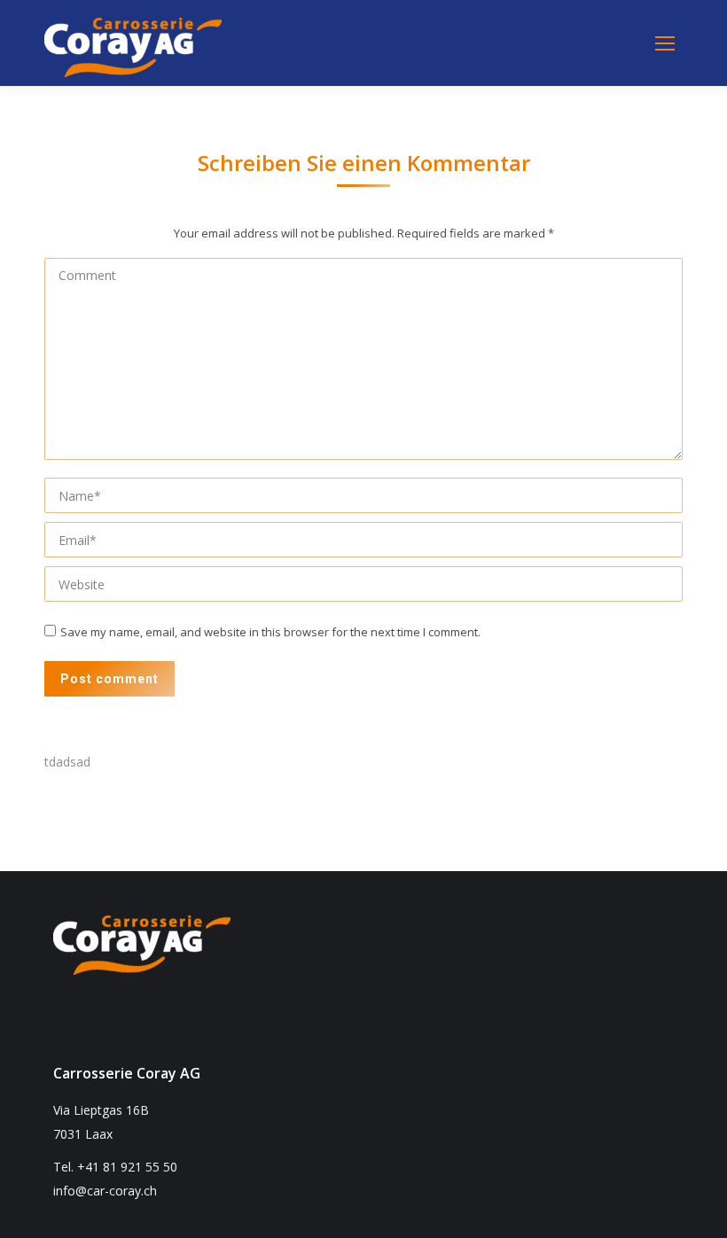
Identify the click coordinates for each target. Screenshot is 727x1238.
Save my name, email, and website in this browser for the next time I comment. (270, 632)
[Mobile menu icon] (665, 43)
